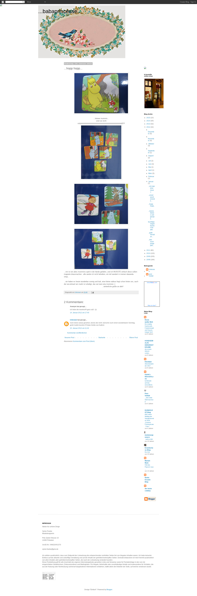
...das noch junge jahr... (151, 242)
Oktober (151, 144)
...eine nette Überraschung (149, 400)
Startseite (101, 338)
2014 (148, 121)
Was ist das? (152, 305)
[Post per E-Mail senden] (92, 292)
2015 (148, 118)
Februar (151, 176)
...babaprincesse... (60, 11)
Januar (150, 182)
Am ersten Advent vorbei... (148, 351)
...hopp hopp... (151, 206)
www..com (152, 282)
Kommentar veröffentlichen (77, 333)
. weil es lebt (149, 439)
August (150, 156)
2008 (148, 260)
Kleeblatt (148, 362)
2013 (148, 124)
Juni (150, 164)
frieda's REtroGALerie (149, 377)
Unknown (73, 320)
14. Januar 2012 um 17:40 (79, 313)
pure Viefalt (151, 275)
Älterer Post (133, 338)
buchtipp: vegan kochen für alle (151, 226)
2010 (148, 253)
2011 (148, 250)
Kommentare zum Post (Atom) (84, 341)
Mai (149, 167)
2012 (148, 127)
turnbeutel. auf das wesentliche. (149, 383)
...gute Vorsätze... (151, 235)
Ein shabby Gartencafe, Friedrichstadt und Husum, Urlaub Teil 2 (149, 328)
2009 (148, 256)
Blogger (109, 590)
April (150, 170)
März (150, 173)
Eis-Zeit (147, 452)
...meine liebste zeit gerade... (151, 215)
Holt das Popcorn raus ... (149, 467)
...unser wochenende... (151, 198)
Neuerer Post (69, 338)
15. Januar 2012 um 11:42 (79, 328)
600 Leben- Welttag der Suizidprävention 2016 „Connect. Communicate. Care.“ (149, 420)
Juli (149, 161)
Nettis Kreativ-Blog (148, 480)
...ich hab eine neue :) (151, 189)
